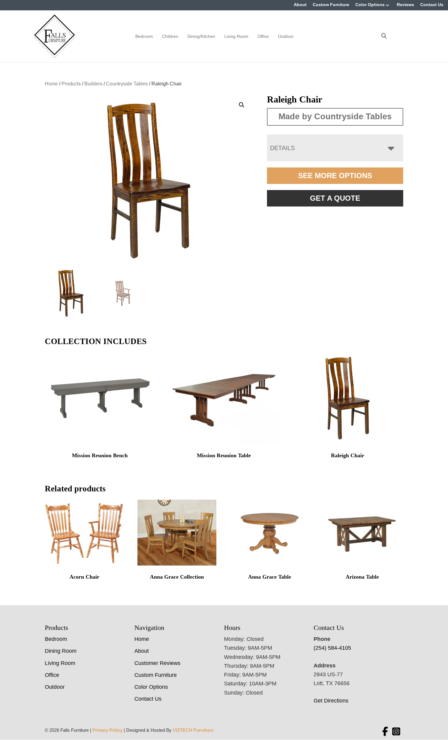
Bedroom (144, 36)
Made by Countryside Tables (335, 116)
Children (170, 36)
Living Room (236, 36)
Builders (93, 83)
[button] (241, 104)
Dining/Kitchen (201, 36)
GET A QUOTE (335, 198)
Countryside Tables (127, 83)
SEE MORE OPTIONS (335, 175)
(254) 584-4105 (332, 648)
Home (51, 83)
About (300, 4)
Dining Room (60, 651)
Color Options (370, 4)
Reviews (405, 4)
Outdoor (286, 36)
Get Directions (331, 701)
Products (71, 83)
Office (263, 36)
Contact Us (431, 4)
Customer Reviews (157, 663)
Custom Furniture (331, 4)
